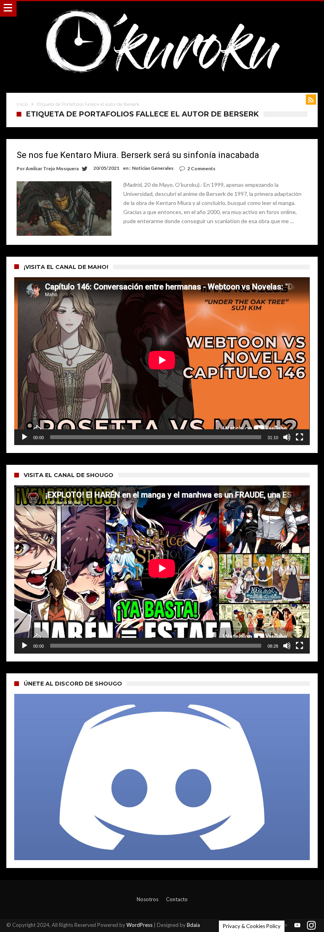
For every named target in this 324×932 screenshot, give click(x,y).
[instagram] (311, 925)
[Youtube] (297, 925)
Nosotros (147, 899)
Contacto (177, 899)
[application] (161, 361)
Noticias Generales (152, 168)
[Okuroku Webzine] (162, 9)
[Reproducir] (24, 437)
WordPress (139, 925)
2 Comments (201, 168)
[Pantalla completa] (299, 437)
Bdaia (193, 925)
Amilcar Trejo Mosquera (52, 168)
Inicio (22, 104)
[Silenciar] (287, 437)
